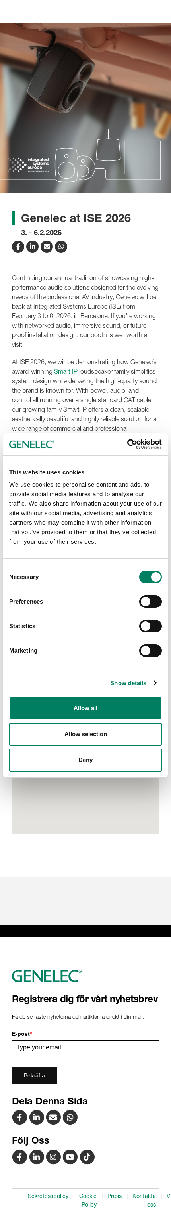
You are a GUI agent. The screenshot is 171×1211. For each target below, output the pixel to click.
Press (114, 1196)
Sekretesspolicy (48, 1196)
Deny (85, 759)
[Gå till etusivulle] (85, 976)
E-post (22, 1034)
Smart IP (66, 371)
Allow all (85, 708)
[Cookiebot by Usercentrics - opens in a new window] (127, 444)
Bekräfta (34, 1075)
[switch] (150, 601)
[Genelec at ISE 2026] (48, 246)
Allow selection (85, 734)
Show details (128, 683)
